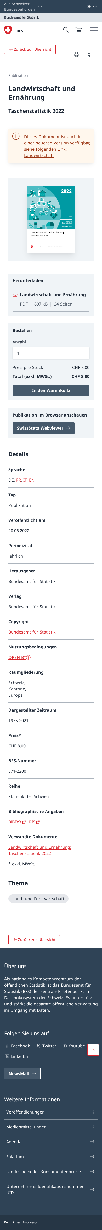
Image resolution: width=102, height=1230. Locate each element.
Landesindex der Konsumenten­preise (43, 1171)
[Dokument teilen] (88, 54)
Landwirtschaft (39, 155)
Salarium (15, 1156)
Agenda (13, 1142)
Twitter (49, 1046)
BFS (19, 30)
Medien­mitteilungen (26, 1127)
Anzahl (19, 342)
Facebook (20, 1046)
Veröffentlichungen (25, 1112)
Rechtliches (12, 1222)
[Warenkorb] (78, 29)
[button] (93, 1050)
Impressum (31, 1222)
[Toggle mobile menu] (94, 30)
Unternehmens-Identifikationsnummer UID (45, 1190)
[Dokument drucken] (76, 54)
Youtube (77, 1046)
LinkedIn (19, 1056)
